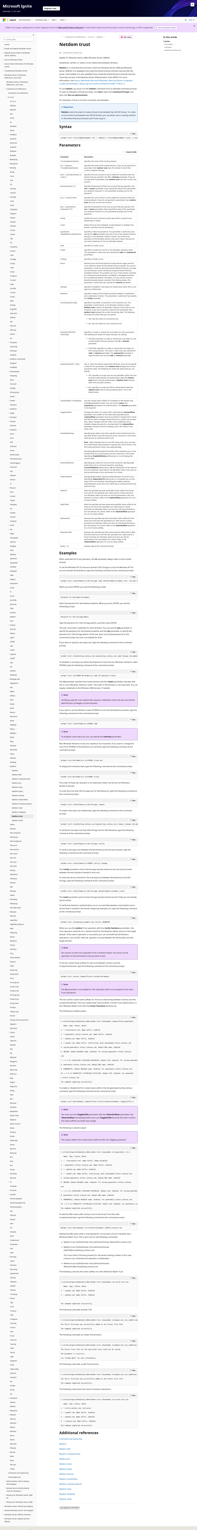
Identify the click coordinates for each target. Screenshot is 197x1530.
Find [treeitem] (11, 492)
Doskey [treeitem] (12, 388)
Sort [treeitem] (11, 1248)
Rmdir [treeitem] (12, 1136)
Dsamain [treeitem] (13, 405)
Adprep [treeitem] (13, 105)
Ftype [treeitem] (12, 533)
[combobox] (18, 39)
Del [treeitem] (11, 322)
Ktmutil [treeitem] (13, 629)
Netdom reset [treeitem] (17, 808)
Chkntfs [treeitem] (13, 226)
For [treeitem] (11, 509)
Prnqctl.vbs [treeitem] (14, 1003)
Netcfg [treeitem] (12, 870)
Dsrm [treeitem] (12, 434)
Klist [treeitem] (11, 621)
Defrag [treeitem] (12, 317)
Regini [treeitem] (12, 1082)
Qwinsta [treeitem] (13, 1041)
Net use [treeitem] (13, 858)
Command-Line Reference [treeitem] (18, 93)
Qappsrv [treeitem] (13, 1024)
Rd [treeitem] (11, 1053)
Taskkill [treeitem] (13, 1286)
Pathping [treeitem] (13, 932)
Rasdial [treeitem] (13, 1045)
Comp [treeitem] (12, 272)
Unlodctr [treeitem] (13, 1377)
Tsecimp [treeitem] (13, 1344)
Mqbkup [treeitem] (13, 725)
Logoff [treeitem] (12, 658)
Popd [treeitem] (12, 966)
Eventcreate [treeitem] (14, 455)
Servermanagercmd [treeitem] (17, 1203)
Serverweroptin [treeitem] (16, 1207)
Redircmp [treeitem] (13, 1070)
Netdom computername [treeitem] (21, 779)
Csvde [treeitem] (12, 297)
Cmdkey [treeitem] (13, 259)
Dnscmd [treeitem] (13, 384)
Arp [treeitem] (11, 114)
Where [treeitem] (12, 1427)
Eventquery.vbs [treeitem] (16, 459)
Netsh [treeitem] (12, 824)
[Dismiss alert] (192, 4)
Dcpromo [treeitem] (13, 313)
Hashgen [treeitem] (13, 571)
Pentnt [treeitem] (12, 945)
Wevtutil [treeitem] (13, 1423)
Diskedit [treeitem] (13, 355)
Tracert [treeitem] (12, 1327)
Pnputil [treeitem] (13, 962)
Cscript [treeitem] (12, 292)
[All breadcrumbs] (61, 37)
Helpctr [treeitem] (13, 579)
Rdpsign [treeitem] (13, 1057)
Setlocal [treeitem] (13, 1215)
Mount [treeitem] (12, 712)
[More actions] (136, 37)
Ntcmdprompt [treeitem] (15, 908)
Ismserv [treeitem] (13, 612)
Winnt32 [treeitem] (13, 1444)
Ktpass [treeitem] (12, 633)
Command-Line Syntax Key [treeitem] (18, 1473)
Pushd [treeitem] (12, 1016)
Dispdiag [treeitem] (13, 376)
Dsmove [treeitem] (13, 425)
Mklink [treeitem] (12, 696)
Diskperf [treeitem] (13, 363)
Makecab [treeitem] (13, 675)
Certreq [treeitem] (13, 189)
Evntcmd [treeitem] (13, 467)
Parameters (168, 44)
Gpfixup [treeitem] (13, 554)
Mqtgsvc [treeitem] (13, 733)
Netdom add (64, 1449)
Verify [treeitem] (12, 1390)
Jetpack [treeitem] (13, 617)
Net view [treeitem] (13, 866)
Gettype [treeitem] (13, 546)
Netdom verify (65, 1499)
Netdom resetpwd (67, 1494)
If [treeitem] (10, 592)
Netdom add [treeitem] (16, 775)
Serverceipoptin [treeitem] (16, 1198)
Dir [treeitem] (11, 338)
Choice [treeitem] (12, 230)
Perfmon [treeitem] (13, 949)
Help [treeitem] (12, 575)
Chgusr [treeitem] (13, 218)
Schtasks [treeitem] (13, 1186)
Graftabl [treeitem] (13, 567)
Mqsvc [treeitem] (12, 729)
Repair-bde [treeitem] (14, 1115)
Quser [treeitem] (12, 1036)
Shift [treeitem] (12, 1236)
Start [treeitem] (12, 1253)
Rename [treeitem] (13, 1103)
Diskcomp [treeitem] (13, 346)
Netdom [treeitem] (15, 770)
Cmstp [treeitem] (12, 263)
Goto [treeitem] (12, 550)
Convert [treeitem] (13, 280)
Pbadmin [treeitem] (13, 941)
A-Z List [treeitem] (13, 101)
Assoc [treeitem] (12, 118)
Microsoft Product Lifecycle (70, 27)
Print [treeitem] (12, 978)
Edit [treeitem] (11, 442)
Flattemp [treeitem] (13, 504)
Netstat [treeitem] (13, 829)
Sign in (191, 20)
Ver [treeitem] (11, 1381)
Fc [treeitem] (11, 484)
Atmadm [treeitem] (13, 126)
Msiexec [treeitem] (13, 746)
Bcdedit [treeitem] (13, 155)
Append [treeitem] (13, 110)
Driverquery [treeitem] (14, 392)
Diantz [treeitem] (12, 334)
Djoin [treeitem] (12, 380)
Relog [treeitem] (12, 1090)
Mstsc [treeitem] (12, 754)
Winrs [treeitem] (12, 1435)
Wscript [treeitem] (13, 1464)
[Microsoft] (4, 19)
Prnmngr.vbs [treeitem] (15, 995)
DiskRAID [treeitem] (13, 367)
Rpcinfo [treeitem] (13, 1149)
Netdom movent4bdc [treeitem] (20, 799)
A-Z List (91, 37)
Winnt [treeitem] (12, 1440)
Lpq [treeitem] (11, 662)
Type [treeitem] (12, 1356)
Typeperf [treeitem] (13, 1361)
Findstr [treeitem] (12, 496)
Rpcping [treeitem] (13, 1153)
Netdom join (64, 1459)
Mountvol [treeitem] (13, 716)
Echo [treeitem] (12, 438)
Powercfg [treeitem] (13, 970)
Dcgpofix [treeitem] (13, 309)
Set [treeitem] (11, 1211)
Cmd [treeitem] (12, 255)
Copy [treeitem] (12, 284)
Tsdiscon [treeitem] (13, 1340)
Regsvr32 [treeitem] (13, 1086)
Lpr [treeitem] (11, 666)
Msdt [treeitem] (12, 737)
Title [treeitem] (11, 1315)
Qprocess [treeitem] (13, 1028)
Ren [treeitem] (11, 1099)
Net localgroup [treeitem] (15, 841)
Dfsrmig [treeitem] (13, 330)
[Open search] (185, 20)
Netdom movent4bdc (68, 1479)
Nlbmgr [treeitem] (13, 891)
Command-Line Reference (75, 37)
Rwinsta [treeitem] (13, 1178)
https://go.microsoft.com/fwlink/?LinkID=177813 (101, 83)
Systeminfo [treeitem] (14, 1273)
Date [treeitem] (12, 301)
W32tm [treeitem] (12, 1402)
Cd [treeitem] (11, 184)
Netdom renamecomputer (70, 1484)
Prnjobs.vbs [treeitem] (14, 991)
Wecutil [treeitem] (13, 1419)
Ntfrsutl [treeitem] (13, 916)
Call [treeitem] (11, 180)
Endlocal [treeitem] (13, 446)
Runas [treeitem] (12, 1169)
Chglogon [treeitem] (13, 209)
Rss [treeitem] (11, 1165)
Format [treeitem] (12, 517)
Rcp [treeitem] (11, 1049)
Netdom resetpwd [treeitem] (19, 812)
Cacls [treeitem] (12, 176)
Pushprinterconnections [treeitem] (19, 1020)
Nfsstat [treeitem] (13, 883)
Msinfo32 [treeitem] (13, 750)
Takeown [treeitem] (13, 1282)
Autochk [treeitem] (13, 139)
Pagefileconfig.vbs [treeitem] (17, 924)
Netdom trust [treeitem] (17, 816)
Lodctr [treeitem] (12, 650)
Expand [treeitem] (13, 475)
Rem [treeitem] (11, 1095)
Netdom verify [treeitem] (17, 820)
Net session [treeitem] (14, 849)
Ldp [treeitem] (11, 646)
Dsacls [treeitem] (12, 396)
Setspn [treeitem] (12, 1219)
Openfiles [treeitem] (13, 920)
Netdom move (65, 1464)
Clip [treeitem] (11, 238)
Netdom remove (66, 1474)
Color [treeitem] (12, 267)
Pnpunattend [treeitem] (15, 957)
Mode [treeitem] (12, 704)
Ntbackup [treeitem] (13, 903)
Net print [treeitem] (13, 845)
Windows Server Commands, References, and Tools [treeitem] (17, 83)
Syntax (167, 41)
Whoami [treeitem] (13, 1431)
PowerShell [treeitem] (14, 974)
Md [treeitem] (11, 687)
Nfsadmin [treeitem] (14, 874)
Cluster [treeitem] (13, 251)
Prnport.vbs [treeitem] (14, 999)
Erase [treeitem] (12, 450)
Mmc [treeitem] (12, 700)
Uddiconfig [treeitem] (14, 1369)
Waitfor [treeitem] (13, 1406)
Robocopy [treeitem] (13, 1140)
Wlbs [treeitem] (12, 1456)
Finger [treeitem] (12, 500)
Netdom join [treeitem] (16, 783)
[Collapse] (33, 35)
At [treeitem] (11, 122)
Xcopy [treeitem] (12, 1469)
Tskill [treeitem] (12, 1348)
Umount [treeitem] (13, 1373)
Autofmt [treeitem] (13, 147)
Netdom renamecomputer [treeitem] (22, 804)
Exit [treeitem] (11, 471)
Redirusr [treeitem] (13, 1074)
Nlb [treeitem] (11, 887)
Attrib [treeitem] (12, 130)
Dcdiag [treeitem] (12, 305)
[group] (98, 137)
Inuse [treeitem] (12, 596)
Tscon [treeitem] (12, 1336)
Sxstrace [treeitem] (13, 1265)
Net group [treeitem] (14, 837)
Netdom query (65, 1469)
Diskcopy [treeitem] (13, 351)
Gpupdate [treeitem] (14, 563)
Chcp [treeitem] (12, 201)
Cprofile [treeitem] (13, 288)
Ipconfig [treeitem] (13, 600)
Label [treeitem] (12, 637)
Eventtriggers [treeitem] (15, 463)
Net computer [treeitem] (15, 833)
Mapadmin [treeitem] (14, 683)
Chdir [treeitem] (12, 205)
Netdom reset (65, 1489)
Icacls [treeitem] (12, 588)
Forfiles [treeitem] (13, 513)
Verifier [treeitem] (13, 1386)
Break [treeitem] (12, 172)
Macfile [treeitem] (13, 671)
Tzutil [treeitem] (12, 1365)
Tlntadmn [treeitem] (13, 1319)
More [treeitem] (12, 708)
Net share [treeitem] (14, 854)
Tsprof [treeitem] (12, 1352)
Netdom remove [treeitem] (18, 795)
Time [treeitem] (12, 1307)
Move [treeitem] (12, 721)
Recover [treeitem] (13, 1065)
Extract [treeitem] (12, 479)
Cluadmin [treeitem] (13, 247)
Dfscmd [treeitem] (13, 326)
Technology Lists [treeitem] (14, 1477)
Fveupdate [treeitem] (14, 538)
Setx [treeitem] (11, 1223)
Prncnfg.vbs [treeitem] (14, 982)
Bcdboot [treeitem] (13, 151)
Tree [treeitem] (11, 1331)
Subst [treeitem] (12, 1261)
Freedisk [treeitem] (13, 521)
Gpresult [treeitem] (13, 558)
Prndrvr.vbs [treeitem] (14, 987)
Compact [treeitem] (13, 276)
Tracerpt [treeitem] (13, 1323)
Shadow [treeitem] (13, 1232)
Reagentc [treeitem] (13, 1061)
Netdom (99, 37)
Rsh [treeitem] (11, 1157)
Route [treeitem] (12, 1145)
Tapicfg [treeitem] (13, 1278)
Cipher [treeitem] (12, 234)
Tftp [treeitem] (11, 1302)
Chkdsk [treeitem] (13, 222)
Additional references (172, 50)
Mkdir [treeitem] (12, 691)
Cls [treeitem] (11, 243)
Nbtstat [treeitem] (13, 758)
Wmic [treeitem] (12, 1460)
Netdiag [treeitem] (13, 762)
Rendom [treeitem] (13, 1107)
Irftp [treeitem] (11, 608)
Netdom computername (69, 1454)
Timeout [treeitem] (13, 1311)
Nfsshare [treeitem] (13, 879)
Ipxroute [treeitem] (13, 604)
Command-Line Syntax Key (70, 1439)
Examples (168, 47)
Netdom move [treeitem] (17, 787)
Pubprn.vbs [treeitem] (14, 1012)
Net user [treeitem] (13, 862)
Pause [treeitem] (12, 937)
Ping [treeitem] (11, 953)
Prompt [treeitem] (13, 1007)
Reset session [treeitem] (15, 1124)
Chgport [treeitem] (13, 213)
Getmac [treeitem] (13, 542)
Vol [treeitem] (11, 1394)
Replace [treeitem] (13, 1120)
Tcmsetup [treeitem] (13, 1294)
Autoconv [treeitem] (13, 143)
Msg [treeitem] (11, 741)
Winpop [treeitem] (13, 1448)
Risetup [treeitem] (13, 1132)
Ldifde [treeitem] (12, 642)
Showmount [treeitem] (14, 1240)
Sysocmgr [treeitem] (13, 1269)
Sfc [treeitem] (11, 1228)
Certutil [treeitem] (13, 193)
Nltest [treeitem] (12, 895)
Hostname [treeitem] (14, 583)
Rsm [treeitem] (11, 1161)
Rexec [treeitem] (12, 1128)
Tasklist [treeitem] (13, 1290)
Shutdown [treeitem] (14, 1244)
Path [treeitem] (11, 928)
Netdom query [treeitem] (17, 791)
